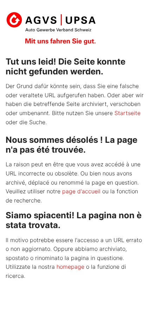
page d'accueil (81, 191)
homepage (70, 266)
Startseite (127, 112)
